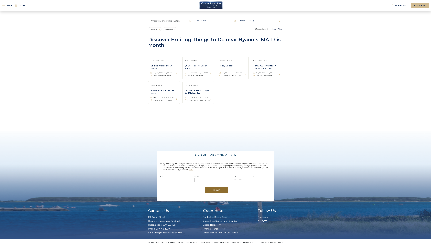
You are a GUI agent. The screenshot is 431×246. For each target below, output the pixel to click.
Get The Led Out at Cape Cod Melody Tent (197, 91)
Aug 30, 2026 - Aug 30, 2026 (198, 73)
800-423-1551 (401, 5)
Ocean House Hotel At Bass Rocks (220, 233)
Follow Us (267, 210)
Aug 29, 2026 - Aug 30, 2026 (163, 73)
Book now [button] (419, 5)
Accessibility (248, 242)
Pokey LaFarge (226, 66)
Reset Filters (277, 29)
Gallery (23, 5)
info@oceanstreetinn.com (168, 233)
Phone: (151, 229)
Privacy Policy (191, 242)
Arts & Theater (191, 61)
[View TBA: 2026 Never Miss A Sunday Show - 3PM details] (279, 74)
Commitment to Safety (165, 242)
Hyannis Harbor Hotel (214, 229)
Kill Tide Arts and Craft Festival (161, 67)
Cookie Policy (205, 242)
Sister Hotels (214, 210)
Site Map (180, 242)
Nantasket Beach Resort (215, 217)
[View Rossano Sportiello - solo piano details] (177, 99)
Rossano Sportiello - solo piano (163, 91)
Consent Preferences (220, 242)
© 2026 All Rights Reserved (272, 242)
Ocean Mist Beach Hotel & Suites (220, 221)
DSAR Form (236, 242)
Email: (151, 233)
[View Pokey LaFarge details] (245, 74)
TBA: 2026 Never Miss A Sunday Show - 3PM (264, 67)
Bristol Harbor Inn (212, 225)
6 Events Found (261, 29)
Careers (151, 242)
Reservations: (155, 225)
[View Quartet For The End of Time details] (211, 74)
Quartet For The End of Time (196, 67)
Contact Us (158, 210)
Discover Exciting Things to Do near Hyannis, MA (214, 42)
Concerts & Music (226, 61)
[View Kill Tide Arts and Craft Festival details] (177, 74)
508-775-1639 (163, 229)
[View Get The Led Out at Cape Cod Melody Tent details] (211, 99)
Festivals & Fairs (157, 61)
